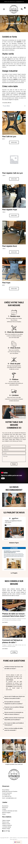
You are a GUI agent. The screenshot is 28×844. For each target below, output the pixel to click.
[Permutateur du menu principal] (4, 9)
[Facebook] (2, 831)
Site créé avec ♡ (14, 839)
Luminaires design (6, 827)
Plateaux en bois (6, 823)
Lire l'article (5, 622)
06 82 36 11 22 (7, 796)
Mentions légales (6, 812)
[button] (22, 9)
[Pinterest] (7, 831)
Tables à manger (6, 820)
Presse (4, 814)
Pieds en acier (5, 822)
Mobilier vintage (6, 828)
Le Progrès (14, 573)
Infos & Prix (14, 142)
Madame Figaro (14, 543)
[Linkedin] (9, 831)
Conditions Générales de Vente (9, 810)
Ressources (5, 807)
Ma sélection (5, 806)
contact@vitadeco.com (11, 798)
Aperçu (14, 133)
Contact (4, 809)
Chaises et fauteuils (7, 825)
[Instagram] (5, 831)
